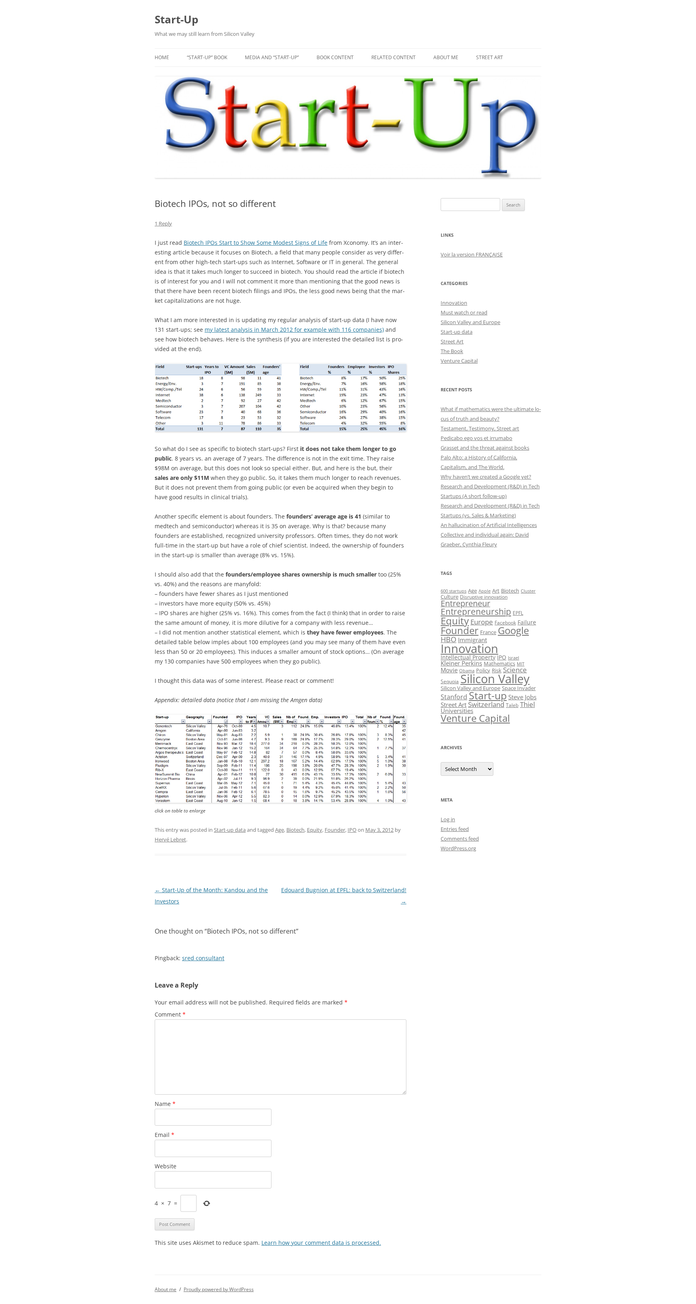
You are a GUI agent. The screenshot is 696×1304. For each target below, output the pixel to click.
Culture (449, 596)
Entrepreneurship (476, 611)
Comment (170, 1014)
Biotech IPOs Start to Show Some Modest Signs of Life (255, 242)
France (488, 632)
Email (164, 1135)
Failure (527, 622)
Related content (393, 57)
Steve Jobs (522, 697)
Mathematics (499, 663)
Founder (335, 829)
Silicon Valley (495, 679)
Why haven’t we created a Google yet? (486, 476)
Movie (449, 670)
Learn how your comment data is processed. (321, 1242)
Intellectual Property (468, 657)
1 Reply (163, 223)
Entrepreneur (465, 603)
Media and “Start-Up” (272, 57)
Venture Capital (459, 360)
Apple (484, 591)
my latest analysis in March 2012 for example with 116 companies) (294, 329)
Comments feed (460, 838)
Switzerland (486, 704)
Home (162, 57)
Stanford (454, 696)
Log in (448, 819)
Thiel (527, 704)
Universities (457, 711)
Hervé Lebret (170, 839)
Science (515, 669)
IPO (352, 829)
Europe (481, 621)
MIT (520, 664)
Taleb (512, 705)
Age (279, 829)
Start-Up (176, 19)
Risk (496, 670)
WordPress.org (458, 848)
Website (165, 1166)
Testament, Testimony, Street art (480, 428)
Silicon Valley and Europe (470, 322)
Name (165, 1104)
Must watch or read (464, 312)
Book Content (335, 57)
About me (445, 57)
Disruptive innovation (484, 596)
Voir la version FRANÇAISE (472, 254)
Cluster (528, 591)
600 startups (453, 591)
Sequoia (450, 681)
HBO (448, 639)
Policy (483, 670)
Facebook (505, 622)
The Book (452, 351)
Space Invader (519, 688)
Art (495, 590)
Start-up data (230, 829)
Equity (314, 829)
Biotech (295, 829)
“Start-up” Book (207, 57)
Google (513, 630)
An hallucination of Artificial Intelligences (489, 525)
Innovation (454, 302)
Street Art (489, 57)
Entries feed (455, 829)
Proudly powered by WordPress (219, 1289)
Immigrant (472, 640)
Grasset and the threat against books (485, 447)
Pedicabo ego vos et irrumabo (476, 438)
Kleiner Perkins (461, 663)
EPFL (518, 613)
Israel (513, 658)
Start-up (488, 695)
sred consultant (203, 958)
